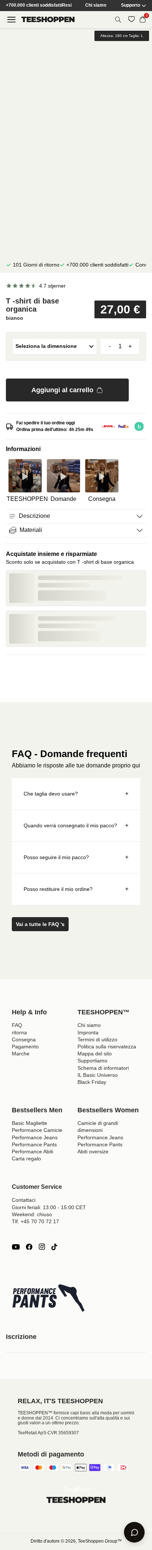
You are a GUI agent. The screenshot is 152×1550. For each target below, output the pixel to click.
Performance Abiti (32, 1151)
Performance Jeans (35, 1137)
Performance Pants (34, 1144)
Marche (21, 1053)
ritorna (19, 1032)
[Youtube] (16, 1247)
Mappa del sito (94, 1053)
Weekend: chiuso (32, 1214)
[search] (118, 19)
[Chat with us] (134, 1532)
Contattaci (23, 1200)
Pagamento (25, 1046)
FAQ (17, 1025)
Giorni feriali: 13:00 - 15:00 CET (49, 1207)
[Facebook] (29, 1247)
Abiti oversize (92, 1151)
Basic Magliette (29, 1123)
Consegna (24, 1039)
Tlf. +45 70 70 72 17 (35, 1221)
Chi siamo (95, 5)
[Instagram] (41, 1247)
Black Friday (91, 1082)
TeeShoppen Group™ (100, 1541)
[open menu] (11, 19)
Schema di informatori (103, 1068)
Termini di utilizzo (97, 1039)
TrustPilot (76, 1489)
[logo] (48, 19)
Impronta (88, 1032)
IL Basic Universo (97, 1075)
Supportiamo (92, 1061)
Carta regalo (26, 1158)
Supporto (130, 5)
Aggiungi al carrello (62, 390)
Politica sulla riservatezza (106, 1046)
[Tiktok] (54, 1247)
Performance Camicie (37, 1130)
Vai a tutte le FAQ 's (40, 924)
